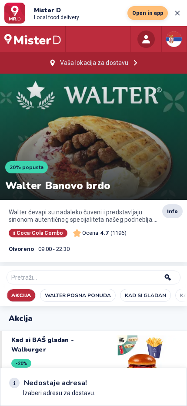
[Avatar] (146, 39)
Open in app (147, 13)
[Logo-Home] (32, 39)
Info (172, 211)
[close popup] (177, 13)
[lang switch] (174, 39)
